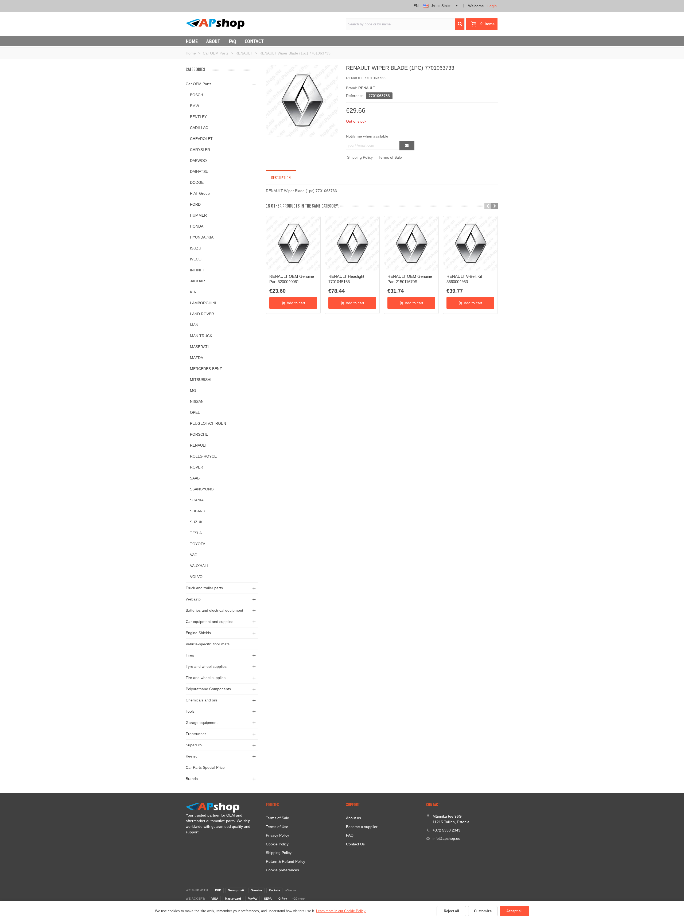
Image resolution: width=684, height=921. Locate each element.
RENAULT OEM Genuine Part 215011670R (409, 279)
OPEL (195, 412)
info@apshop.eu (446, 838)
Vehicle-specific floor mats (208, 644)
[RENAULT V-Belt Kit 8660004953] (470, 243)
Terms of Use (277, 827)
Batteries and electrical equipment (214, 610)
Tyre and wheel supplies (206, 666)
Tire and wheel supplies (206, 678)
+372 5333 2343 (446, 830)
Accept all (514, 911)
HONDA (196, 226)
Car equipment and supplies (209, 621)
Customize (483, 911)
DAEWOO (198, 160)
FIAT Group (200, 193)
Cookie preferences (282, 870)
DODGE (197, 182)
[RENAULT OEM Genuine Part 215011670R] (411, 243)
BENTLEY (198, 117)
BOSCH (196, 95)
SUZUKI (197, 522)
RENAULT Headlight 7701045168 (346, 279)
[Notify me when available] (406, 145)
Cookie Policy (277, 844)
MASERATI (199, 347)
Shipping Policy (360, 157)
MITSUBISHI (200, 379)
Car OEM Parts (198, 84)
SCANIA (197, 500)
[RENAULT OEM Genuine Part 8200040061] (293, 243)
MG (193, 390)
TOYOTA (197, 544)
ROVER (196, 467)
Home (192, 41)
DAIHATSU (199, 171)
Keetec (191, 756)
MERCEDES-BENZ (206, 368)
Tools (190, 711)
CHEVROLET (201, 138)
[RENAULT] (302, 100)
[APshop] (215, 24)
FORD (195, 204)
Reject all (451, 911)
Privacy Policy (277, 835)
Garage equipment (201, 722)
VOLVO (196, 577)
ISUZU (195, 248)
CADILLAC (199, 128)
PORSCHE (199, 434)
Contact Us (355, 844)
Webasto (193, 599)
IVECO (195, 259)
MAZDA (196, 358)
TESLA (196, 533)
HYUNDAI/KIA (201, 237)
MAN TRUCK (201, 336)
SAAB (195, 478)
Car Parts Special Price (205, 767)
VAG (193, 555)
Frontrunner (196, 734)
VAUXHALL (199, 566)
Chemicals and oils (201, 700)
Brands (192, 778)
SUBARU (197, 511)
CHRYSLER (200, 149)
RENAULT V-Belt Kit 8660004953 (464, 279)
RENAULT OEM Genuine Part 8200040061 (291, 279)
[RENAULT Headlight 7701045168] (352, 243)
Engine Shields (198, 633)
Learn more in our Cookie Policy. (341, 911)
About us (353, 818)
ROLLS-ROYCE (203, 456)
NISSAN (197, 401)
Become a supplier (362, 827)
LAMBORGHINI (203, 303)
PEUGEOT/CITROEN (208, 423)
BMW (194, 106)
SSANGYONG (202, 489)
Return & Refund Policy (285, 861)
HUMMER (198, 215)
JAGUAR (197, 281)
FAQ (232, 41)
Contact (254, 41)
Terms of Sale (390, 157)
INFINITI (197, 270)
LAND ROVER (202, 314)
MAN (194, 325)
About (213, 41)
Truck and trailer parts (204, 588)
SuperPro (194, 745)
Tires (190, 655)
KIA (193, 292)
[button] (487, 206)
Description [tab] (281, 177)
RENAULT (198, 445)
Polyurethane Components (208, 689)
